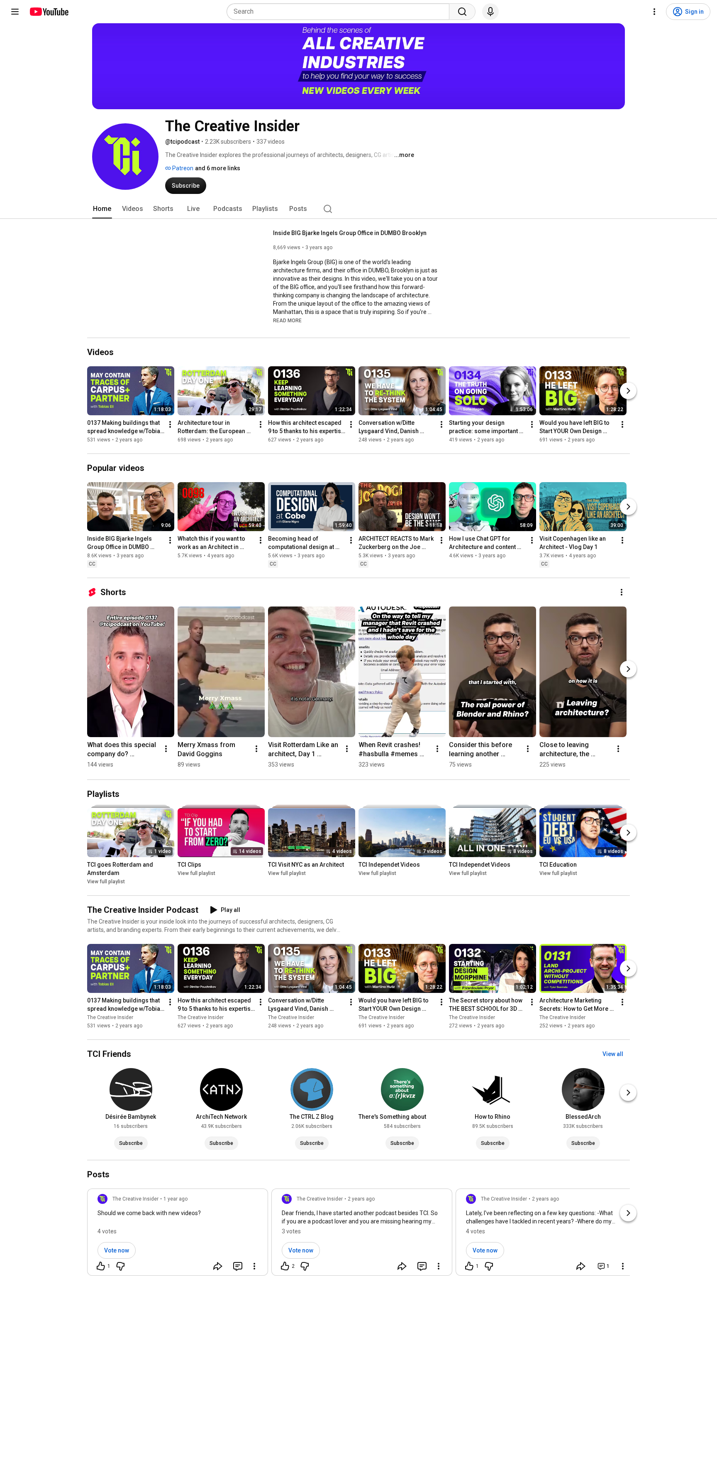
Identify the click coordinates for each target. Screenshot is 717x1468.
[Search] (462, 11)
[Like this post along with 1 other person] (100, 1266)
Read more (287, 320)
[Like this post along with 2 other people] (285, 1266)
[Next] (628, 390)
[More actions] (170, 424)
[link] (178, 1234)
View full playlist (106, 882)
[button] (287, 320)
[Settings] (654, 12)
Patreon (182, 168)
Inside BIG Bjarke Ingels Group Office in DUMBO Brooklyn (350, 233)
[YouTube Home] (48, 11)
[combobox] (340, 12)
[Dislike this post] (120, 1266)
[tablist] (358, 209)
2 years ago (361, 1199)
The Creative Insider (110, 1017)
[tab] (102, 209)
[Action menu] (254, 1266)
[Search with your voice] (490, 11)
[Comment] (237, 1266)
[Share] (218, 1266)
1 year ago (175, 1199)
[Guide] (15, 12)
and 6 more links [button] (217, 168)
